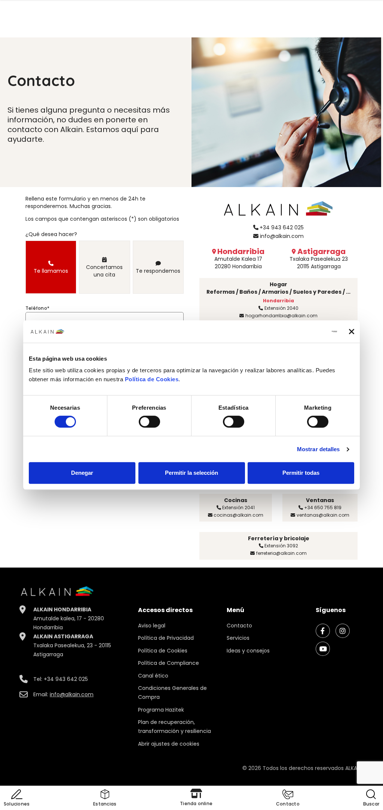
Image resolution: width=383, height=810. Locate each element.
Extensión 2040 (281, 308)
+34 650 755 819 (322, 507)
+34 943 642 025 (282, 227)
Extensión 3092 (281, 545)
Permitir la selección (191, 473)
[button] (288, 798)
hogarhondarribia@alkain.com (281, 315)
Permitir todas (300, 473)
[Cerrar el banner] (351, 331)
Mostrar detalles (318, 449)
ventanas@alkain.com (323, 515)
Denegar (82, 473)
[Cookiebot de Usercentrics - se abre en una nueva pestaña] (304, 331)
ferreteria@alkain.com (281, 553)
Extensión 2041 (238, 507)
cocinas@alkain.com (238, 515)
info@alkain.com (282, 236)
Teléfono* (37, 308)
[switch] (149, 422)
